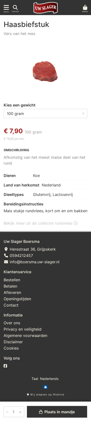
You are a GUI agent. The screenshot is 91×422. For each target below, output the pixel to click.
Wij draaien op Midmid (46, 394)
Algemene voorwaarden (25, 335)
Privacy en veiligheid (22, 329)
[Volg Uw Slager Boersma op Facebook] (5, 365)
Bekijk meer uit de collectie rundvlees (39, 223)
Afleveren (12, 292)
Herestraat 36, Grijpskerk (32, 249)
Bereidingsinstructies (23, 204)
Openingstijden (17, 298)
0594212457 (20, 255)
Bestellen (12, 279)
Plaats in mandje (59, 411)
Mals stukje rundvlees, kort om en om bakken (45, 210)
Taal (35, 379)
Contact (11, 305)
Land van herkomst (21, 185)
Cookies (11, 348)
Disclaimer (13, 341)
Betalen (10, 286)
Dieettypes (14, 194)
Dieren (10, 175)
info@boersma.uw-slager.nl (33, 261)
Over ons (12, 322)
